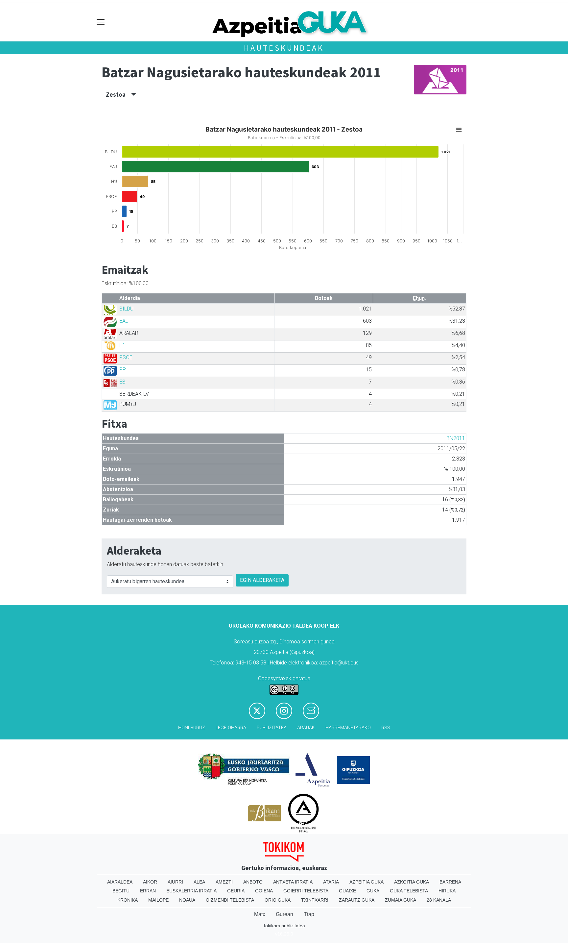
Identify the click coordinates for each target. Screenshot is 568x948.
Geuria (236, 890)
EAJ (124, 321)
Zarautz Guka (356, 900)
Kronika (127, 900)
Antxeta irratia (293, 882)
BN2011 (455, 438)
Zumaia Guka (400, 900)
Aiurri (175, 882)
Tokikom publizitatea (284, 925)
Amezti (224, 882)
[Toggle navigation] (101, 22)
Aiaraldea (119, 882)
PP (122, 369)
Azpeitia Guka (366, 882)
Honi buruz (191, 728)
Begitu (121, 890)
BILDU (126, 309)
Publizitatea (272, 728)
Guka (373, 890)
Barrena (450, 882)
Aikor (150, 882)
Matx (259, 914)
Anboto (253, 882)
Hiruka (447, 890)
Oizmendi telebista (230, 900)
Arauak (306, 728)
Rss (385, 728)
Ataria (331, 882)
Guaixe (347, 890)
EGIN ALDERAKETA (262, 580)
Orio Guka (278, 900)
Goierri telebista (305, 890)
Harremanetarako (348, 728)
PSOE (125, 357)
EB (122, 382)
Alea (199, 882)
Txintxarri (314, 900)
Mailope (158, 900)
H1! (123, 345)
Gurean (284, 914)
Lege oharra (231, 728)
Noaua (187, 900)
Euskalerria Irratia (191, 890)
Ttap (309, 914)
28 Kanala (439, 900)
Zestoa (118, 94)
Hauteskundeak (284, 48)
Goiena (264, 890)
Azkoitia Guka (411, 882)
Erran (148, 890)
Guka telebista (409, 890)
